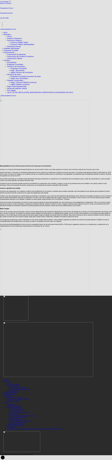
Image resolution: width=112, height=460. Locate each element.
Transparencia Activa (6, 13)
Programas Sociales (11, 50)
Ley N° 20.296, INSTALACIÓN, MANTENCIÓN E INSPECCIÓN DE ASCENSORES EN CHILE (40, 92)
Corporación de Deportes (16, 54)
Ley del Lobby (4, 18)
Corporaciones (9, 52)
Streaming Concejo (14, 46)
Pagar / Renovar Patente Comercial (23, 82)
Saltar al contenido (5, 3)
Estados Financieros (14, 38)
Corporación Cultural (14, 58)
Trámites (7, 60)
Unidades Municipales (12, 48)
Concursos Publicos (14, 40)
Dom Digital (11, 90)
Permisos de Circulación (16, 66)
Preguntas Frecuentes (15, 64)
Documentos (11, 62)
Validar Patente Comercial (19, 84)
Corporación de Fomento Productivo (20, 56)
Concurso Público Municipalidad (22, 44)
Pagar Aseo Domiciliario (19, 78)
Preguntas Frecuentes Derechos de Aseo (25, 76)
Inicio (5, 32)
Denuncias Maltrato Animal (17, 88)
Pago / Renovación (17, 70)
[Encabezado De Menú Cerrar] (0, 99)
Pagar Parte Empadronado (17, 86)
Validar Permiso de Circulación (21, 72)
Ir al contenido (4, 1)
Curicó (9, 36)
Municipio (7, 34)
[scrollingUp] (2, 457)
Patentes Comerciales (15, 80)
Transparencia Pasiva (6, 8)
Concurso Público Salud (19, 42)
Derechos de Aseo (14, 74)
